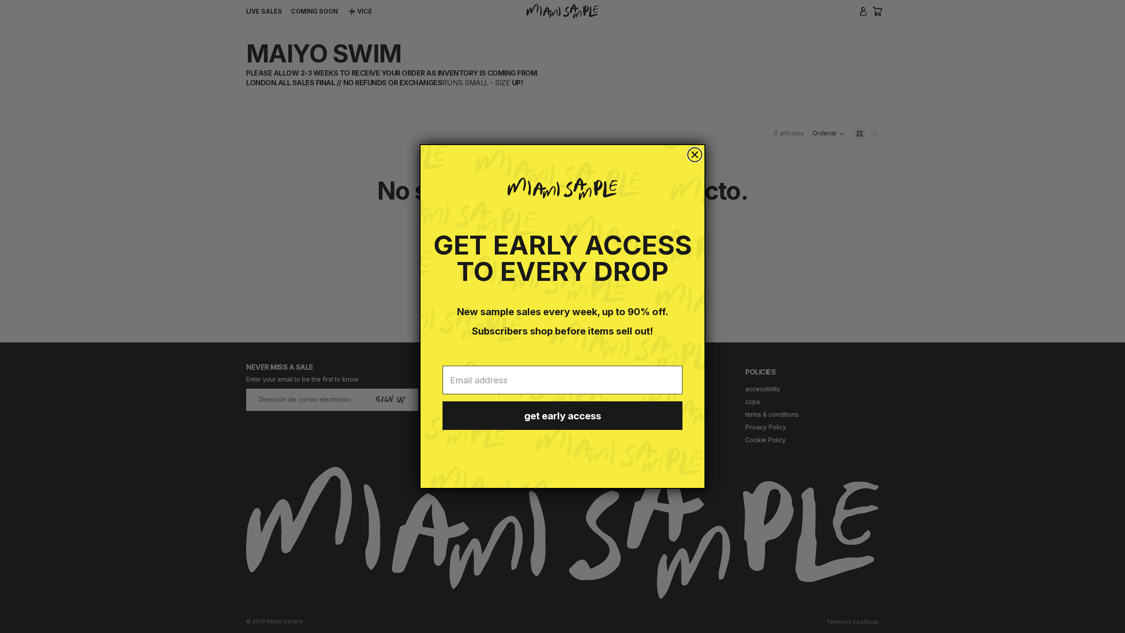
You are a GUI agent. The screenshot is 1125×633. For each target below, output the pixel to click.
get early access (562, 416)
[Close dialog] (695, 155)
